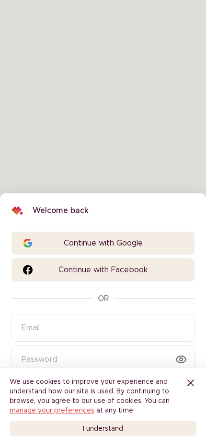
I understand (103, 428)
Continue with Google (103, 243)
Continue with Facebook (103, 270)
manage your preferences (52, 410)
